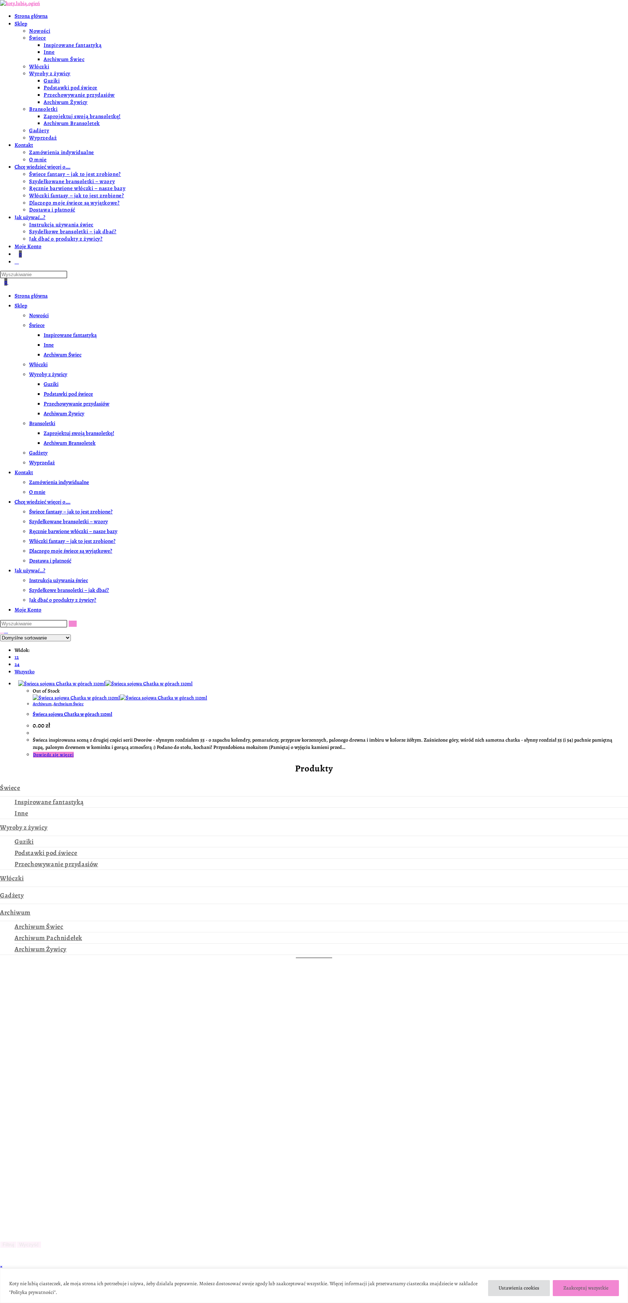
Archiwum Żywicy (64, 413)
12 (17, 657)
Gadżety (38, 452)
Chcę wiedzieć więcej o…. (43, 501)
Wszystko (25, 671)
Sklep (21, 305)
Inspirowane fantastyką (70, 335)
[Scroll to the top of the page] (2, 1259)
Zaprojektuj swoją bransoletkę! (79, 433)
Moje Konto (28, 609)
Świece (37, 325)
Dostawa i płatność (50, 560)
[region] (314, 1285)
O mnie (37, 492)
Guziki (51, 384)
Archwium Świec (68, 704)
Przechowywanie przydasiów (76, 403)
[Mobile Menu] (10, 282)
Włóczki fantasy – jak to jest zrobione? (72, 541)
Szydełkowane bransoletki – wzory (68, 521)
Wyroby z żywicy (48, 374)
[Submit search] (72, 623)
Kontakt (24, 472)
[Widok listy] (6, 631)
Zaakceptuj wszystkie (585, 1287)
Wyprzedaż (42, 462)
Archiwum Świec (62, 354)
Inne (49, 344)
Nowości (39, 315)
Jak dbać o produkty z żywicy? (62, 600)
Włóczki (38, 364)
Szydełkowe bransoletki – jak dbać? (69, 590)
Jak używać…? (30, 570)
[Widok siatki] (2, 631)
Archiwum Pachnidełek (48, 937)
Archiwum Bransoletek (70, 443)
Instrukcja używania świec (58, 580)
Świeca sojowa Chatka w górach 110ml (72, 714)
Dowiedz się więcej (53, 755)
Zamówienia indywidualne (59, 482)
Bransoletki (42, 423)
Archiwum (42, 704)
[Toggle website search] (17, 261)
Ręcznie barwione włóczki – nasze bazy (73, 531)
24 (17, 664)
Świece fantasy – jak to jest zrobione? (71, 511)
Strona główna (31, 295)
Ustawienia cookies (519, 1287)
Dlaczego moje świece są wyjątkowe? (70, 550)
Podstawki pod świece (68, 394)
